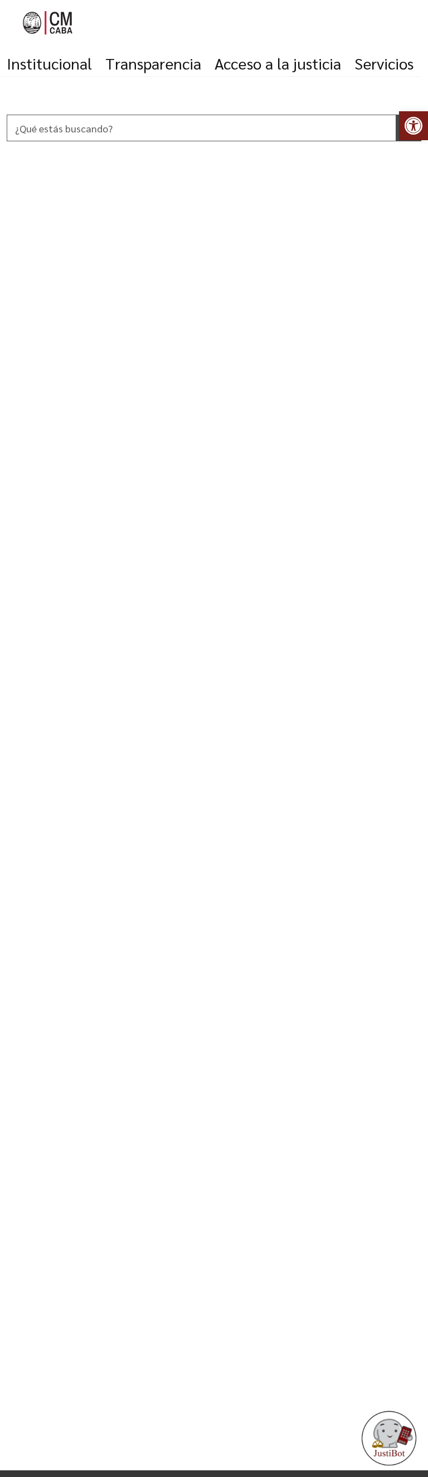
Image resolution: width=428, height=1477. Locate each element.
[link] (413, 125)
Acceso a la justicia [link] (278, 63)
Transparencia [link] (153, 63)
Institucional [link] (49, 63)
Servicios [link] (384, 63)
